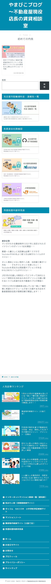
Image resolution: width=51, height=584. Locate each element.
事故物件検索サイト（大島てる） (20, 523)
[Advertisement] (25, 330)
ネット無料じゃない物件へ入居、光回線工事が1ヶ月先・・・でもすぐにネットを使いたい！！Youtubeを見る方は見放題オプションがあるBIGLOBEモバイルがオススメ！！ (24, 266)
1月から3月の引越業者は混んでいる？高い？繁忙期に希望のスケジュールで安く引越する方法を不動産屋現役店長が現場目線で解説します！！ (24, 289)
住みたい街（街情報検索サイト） (20, 503)
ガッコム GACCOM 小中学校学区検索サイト (25, 510)
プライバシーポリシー (15, 562)
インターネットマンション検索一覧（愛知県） (26, 497)
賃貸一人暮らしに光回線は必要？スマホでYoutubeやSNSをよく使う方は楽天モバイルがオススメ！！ (23, 254)
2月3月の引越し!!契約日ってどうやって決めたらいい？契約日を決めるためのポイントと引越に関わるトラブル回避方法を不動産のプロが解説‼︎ (23, 278)
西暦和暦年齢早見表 (14, 529)
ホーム (8, 539)
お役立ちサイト (12, 545)
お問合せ (9, 550)
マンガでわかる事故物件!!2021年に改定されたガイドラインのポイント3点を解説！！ (24, 245)
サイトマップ (11, 568)
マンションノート (13, 517)
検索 (4, 80)
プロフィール (11, 556)
